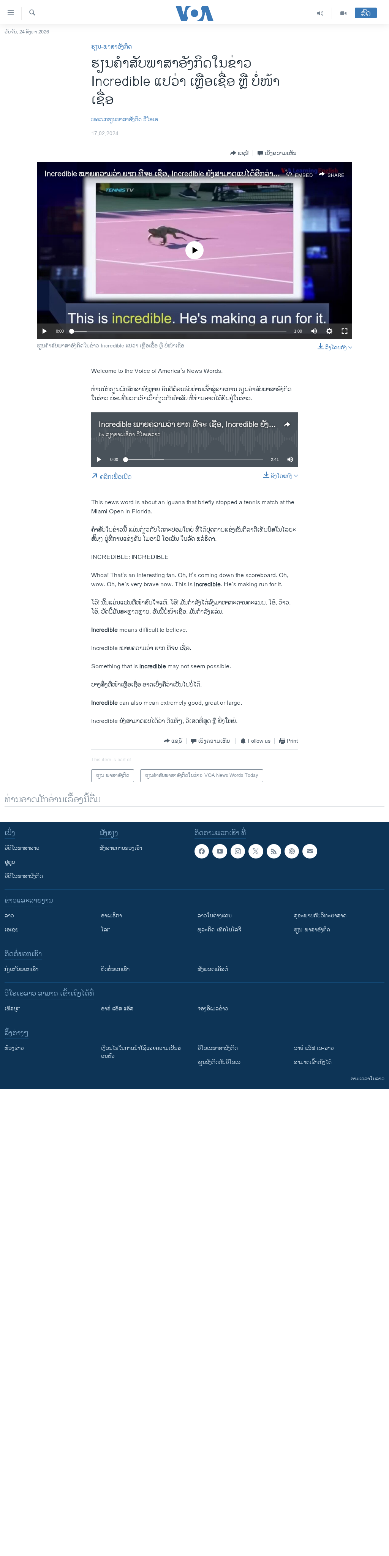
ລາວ (9, 916)
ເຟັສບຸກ (13, 1009)
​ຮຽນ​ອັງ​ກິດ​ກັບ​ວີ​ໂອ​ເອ (219, 1062)
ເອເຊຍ (12, 930)
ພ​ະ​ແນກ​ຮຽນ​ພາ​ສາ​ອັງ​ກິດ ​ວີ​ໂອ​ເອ (124, 119)
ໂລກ (106, 930)
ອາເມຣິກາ (111, 916)
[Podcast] (292, 851)
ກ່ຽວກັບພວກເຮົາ (21, 969)
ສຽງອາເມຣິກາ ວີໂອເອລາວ (133, 434)
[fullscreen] (344, 331)
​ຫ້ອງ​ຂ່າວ (14, 1048)
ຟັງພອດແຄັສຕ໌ (213, 969)
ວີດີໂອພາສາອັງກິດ (24, 876)
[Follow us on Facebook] (201, 851)
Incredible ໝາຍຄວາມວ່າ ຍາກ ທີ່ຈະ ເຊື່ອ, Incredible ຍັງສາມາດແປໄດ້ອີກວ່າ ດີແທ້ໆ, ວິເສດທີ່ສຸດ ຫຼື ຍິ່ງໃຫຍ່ (203, 174)
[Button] (239, 153)
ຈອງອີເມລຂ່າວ (213, 1009)
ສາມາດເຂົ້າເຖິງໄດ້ (313, 1062)
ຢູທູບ (10, 862)
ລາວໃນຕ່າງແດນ (215, 916)
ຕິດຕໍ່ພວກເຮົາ (115, 969)
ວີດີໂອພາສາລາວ (22, 848)
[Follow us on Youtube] (219, 851)
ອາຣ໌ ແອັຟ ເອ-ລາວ (314, 1048)
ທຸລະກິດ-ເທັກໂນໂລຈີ (219, 930)
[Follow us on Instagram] (238, 851)
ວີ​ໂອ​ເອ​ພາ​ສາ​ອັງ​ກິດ (218, 1048)
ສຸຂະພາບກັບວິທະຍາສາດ (320, 916)
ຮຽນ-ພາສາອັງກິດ (111, 47)
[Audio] (320, 13)
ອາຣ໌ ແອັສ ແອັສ (117, 1009)
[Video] (343, 13)
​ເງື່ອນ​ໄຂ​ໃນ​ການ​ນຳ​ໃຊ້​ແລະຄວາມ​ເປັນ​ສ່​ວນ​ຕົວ (141, 1052)
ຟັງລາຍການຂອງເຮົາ (121, 848)
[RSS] (274, 851)
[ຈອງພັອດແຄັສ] (309, 851)
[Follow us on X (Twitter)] (255, 851)
